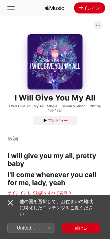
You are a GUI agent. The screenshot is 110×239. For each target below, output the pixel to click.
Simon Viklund (74, 106)
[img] (54, 8)
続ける (81, 228)
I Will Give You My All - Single (33, 106)
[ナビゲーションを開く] (11, 8)
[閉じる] (10, 203)
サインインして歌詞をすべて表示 (37, 192)
